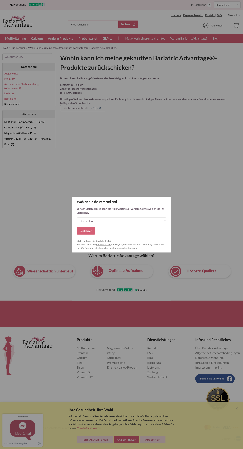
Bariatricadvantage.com (125, 247)
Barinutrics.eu (103, 244)
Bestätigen (86, 230)
